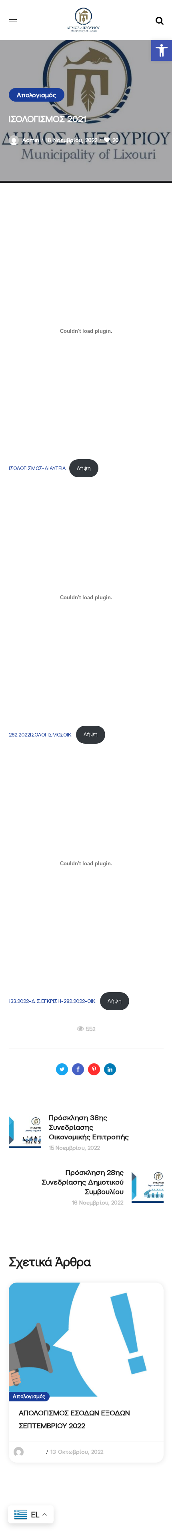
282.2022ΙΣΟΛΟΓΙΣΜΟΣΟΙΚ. (40, 734)
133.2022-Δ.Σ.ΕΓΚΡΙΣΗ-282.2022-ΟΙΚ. (52, 1001)
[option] (86, 1373)
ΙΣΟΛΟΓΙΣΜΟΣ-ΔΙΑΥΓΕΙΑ (37, 468)
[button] (161, 50)
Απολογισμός (36, 94)
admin (31, 140)
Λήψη (84, 468)
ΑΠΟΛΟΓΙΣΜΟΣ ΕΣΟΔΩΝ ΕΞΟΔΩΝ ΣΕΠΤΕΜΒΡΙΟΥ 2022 (74, 1419)
